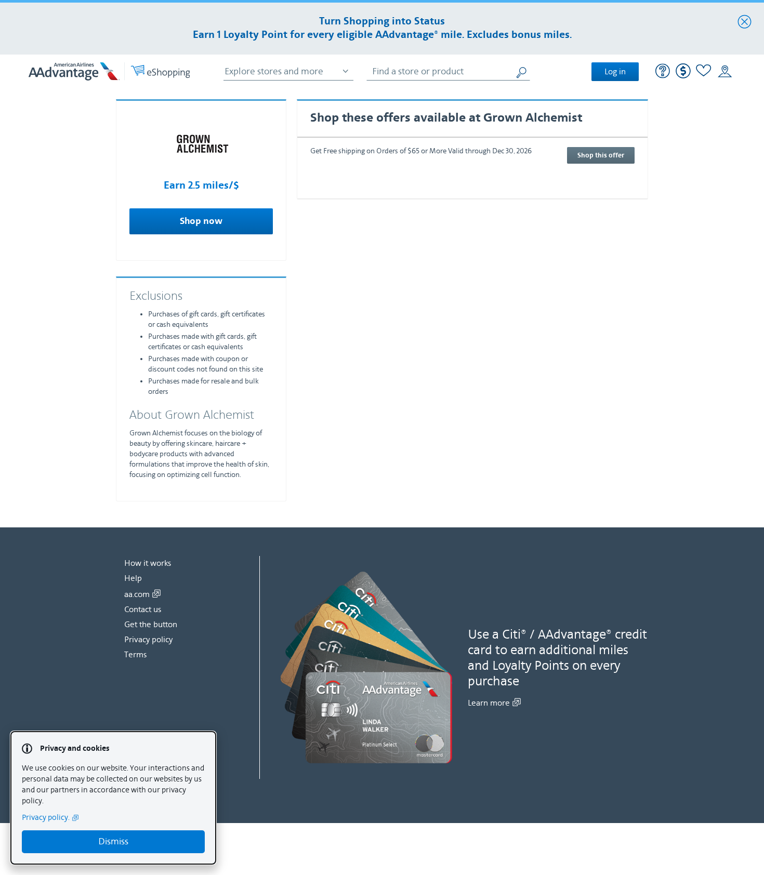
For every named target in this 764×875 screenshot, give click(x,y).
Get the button (150, 624)
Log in (615, 71)
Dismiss (113, 841)
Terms (135, 654)
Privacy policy (148, 639)
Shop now (201, 221)
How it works (147, 563)
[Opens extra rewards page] (683, 76)
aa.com (137, 594)
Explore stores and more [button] (274, 71)
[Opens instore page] (724, 71)
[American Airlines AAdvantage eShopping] (109, 71)
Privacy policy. (46, 817)
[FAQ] (662, 72)
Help (133, 578)
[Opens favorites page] (703, 72)
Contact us (142, 609)
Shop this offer (600, 155)
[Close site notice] (744, 22)
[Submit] (522, 71)
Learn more (489, 703)
